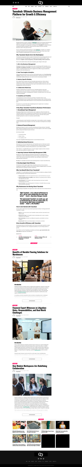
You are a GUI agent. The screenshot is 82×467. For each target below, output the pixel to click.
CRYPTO (51, 6)
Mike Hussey (18, 17)
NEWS (29, 6)
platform (38, 49)
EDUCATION (39, 6)
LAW (43, 6)
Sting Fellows (18, 257)
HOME (26, 6)
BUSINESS (32, 6)
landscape (34, 42)
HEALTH (36, 6)
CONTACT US (55, 6)
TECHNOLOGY (46, 6)
